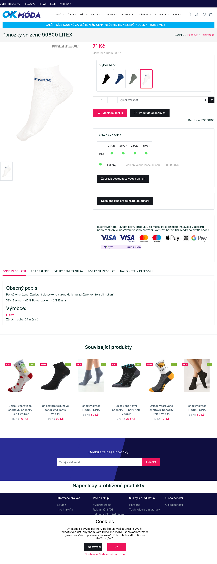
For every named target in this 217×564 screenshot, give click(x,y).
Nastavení (94, 547)
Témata (144, 14)
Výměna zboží (102, 504)
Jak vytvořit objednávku (108, 514)
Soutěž (61, 504)
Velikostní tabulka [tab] (68, 271)
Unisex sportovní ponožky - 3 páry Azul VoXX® (126, 410)
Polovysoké (207, 34)
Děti (83, 14)
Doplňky (109, 14)
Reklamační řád (103, 509)
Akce (176, 14)
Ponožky (193, 34)
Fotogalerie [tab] (40, 271)
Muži (59, 14)
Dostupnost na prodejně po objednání (125, 200)
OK (116, 547)
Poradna (134, 504)
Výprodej (161, 14)
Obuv (94, 14)
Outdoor (127, 14)
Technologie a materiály (144, 509)
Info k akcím (65, 509)
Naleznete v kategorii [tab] (136, 271)
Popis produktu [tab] (14, 271)
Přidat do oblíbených (151, 113)
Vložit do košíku (112, 113)
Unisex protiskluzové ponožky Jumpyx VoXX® (55, 410)
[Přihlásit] (196, 15)
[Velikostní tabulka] (211, 100)
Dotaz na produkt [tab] (101, 271)
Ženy (71, 14)
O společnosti (174, 504)
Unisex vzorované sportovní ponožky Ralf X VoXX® (20, 410)
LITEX (10, 315)
